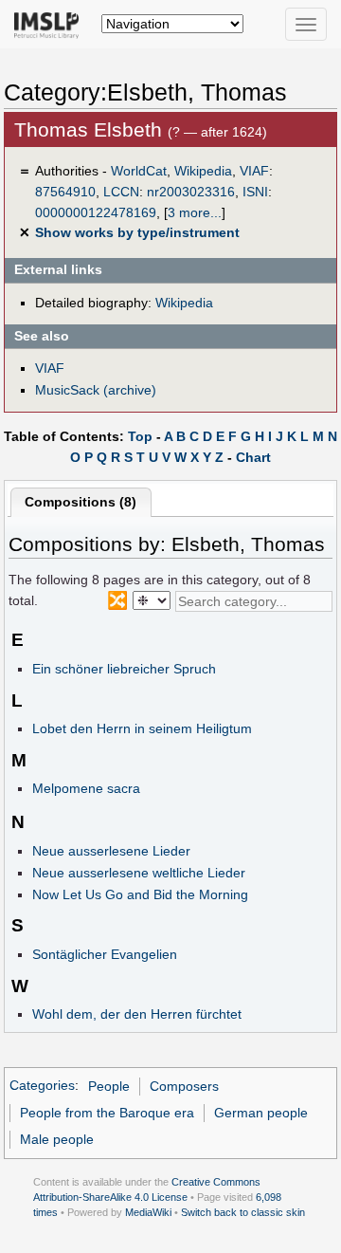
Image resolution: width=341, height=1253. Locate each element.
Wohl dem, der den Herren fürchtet (137, 1014)
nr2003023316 (191, 191)
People (109, 1086)
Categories (42, 1086)
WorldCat (139, 170)
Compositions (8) (80, 501)
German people (261, 1112)
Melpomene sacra (86, 788)
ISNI (255, 191)
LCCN (121, 191)
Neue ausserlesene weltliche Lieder (138, 872)
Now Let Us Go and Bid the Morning (140, 894)
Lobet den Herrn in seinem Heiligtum (142, 728)
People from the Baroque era (107, 1112)
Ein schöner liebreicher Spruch (124, 668)
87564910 (65, 191)
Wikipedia (203, 170)
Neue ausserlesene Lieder (111, 850)
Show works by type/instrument (137, 232)
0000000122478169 (95, 212)
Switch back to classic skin (243, 1212)
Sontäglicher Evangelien (104, 954)
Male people (57, 1139)
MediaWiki (148, 1212)
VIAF (254, 170)
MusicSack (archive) (95, 389)
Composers (184, 1086)
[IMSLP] (50, 23)
